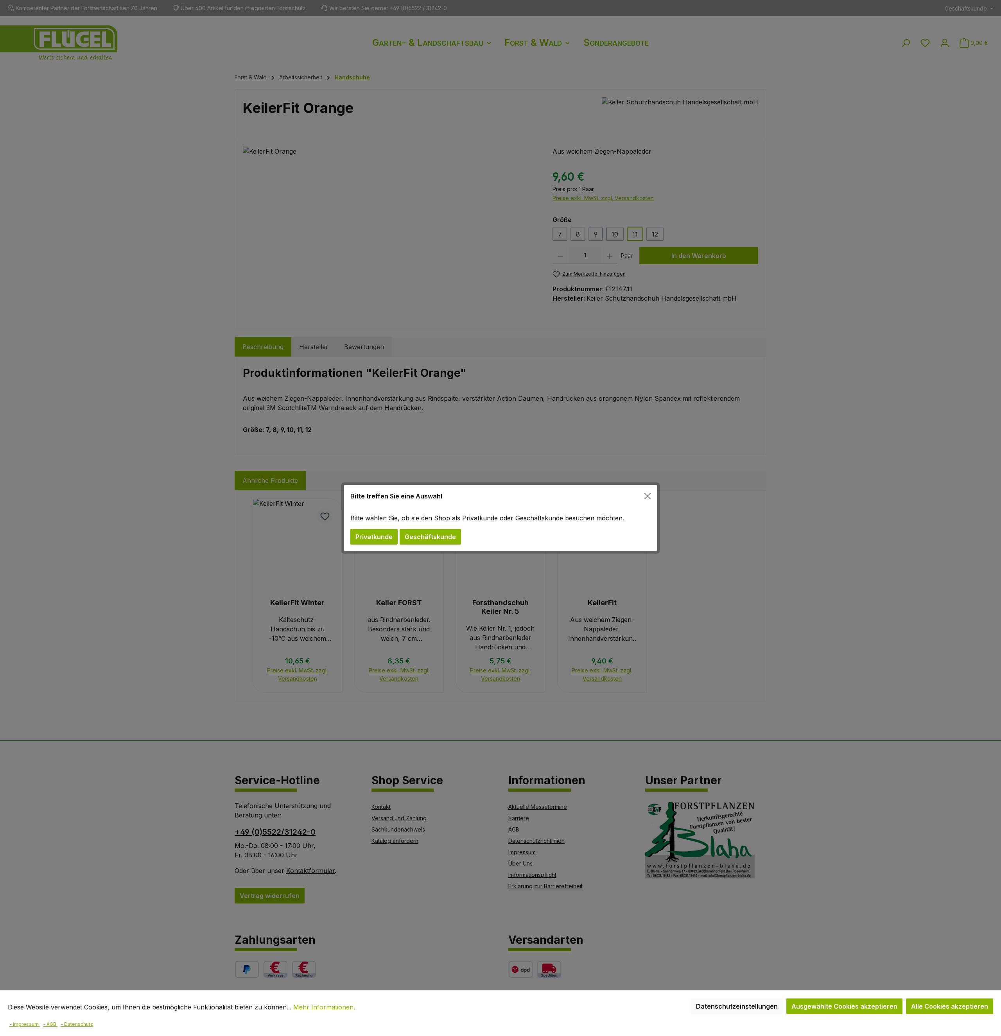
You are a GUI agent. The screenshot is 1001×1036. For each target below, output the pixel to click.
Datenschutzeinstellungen (737, 1006)
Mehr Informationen (323, 1007)
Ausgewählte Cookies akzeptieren (844, 1006)
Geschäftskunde (430, 537)
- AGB (50, 1024)
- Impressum (24, 1024)
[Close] (647, 496)
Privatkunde (374, 537)
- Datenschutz (77, 1024)
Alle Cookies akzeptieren (949, 1006)
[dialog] (500, 518)
